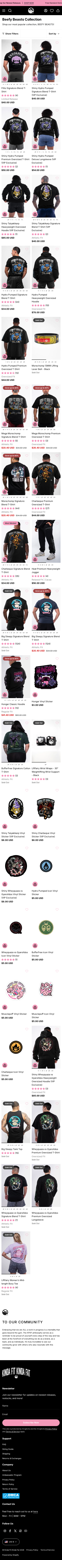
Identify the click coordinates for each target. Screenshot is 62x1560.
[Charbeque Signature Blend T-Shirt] (15, 541)
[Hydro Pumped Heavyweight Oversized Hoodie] (46, 267)
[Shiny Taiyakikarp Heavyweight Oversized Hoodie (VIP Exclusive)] (15, 196)
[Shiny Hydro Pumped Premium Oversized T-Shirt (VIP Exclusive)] (15, 128)
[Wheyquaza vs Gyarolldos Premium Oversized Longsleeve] (46, 1185)
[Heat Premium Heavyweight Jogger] (46, 541)
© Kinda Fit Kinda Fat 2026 (13, 1550)
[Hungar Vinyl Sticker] (46, 676)
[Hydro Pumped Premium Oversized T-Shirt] (15, 338)
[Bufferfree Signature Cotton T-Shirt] (15, 741)
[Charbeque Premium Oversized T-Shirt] (46, 473)
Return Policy (8, 1484)
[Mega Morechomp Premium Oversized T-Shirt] (46, 405)
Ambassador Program (11, 1475)
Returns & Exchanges (11, 1458)
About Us (6, 1470)
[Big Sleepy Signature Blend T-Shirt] (15, 609)
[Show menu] (4, 10)
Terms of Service (13, 1432)
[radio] (3, 84)
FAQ (4, 1444)
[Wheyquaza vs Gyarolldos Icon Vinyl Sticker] (15, 927)
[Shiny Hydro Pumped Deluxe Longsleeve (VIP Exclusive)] (46, 128)
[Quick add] (4, 78)
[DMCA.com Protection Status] (11, 1498)
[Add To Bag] (35, 694)
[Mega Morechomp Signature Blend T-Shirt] (15, 405)
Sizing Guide (8, 1449)
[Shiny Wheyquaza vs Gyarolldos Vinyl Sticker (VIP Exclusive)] (15, 866)
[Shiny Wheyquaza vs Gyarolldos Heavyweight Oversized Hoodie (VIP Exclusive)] (46, 1047)
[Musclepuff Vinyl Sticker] (15, 989)
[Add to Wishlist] (26, 42)
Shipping (6, 1454)
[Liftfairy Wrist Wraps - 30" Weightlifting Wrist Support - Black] (46, 741)
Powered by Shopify (10, 1555)
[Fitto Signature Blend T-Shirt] (15, 60)
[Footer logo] (20, 1373)
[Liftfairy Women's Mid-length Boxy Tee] (15, 1252)
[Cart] (58, 10)
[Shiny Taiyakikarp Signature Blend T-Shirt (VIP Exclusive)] (46, 196)
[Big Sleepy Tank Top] (15, 1121)
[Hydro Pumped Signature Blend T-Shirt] (15, 267)
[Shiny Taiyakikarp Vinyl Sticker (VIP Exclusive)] (15, 808)
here (35, 1511)
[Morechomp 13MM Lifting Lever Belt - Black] (46, 338)
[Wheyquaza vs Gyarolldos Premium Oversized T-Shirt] (46, 1121)
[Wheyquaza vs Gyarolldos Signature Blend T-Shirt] (15, 1185)
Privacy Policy (51, 1429)
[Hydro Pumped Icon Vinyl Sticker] (46, 866)
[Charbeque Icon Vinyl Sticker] (15, 1047)
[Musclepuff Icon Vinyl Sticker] (46, 989)
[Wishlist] (51, 10)
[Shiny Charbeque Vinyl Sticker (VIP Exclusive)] (46, 808)
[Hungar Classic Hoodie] (15, 676)
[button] (8, 95)
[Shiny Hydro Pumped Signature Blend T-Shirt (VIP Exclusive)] (46, 60)
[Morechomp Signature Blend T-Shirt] (15, 473)
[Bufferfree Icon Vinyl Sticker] (46, 927)
